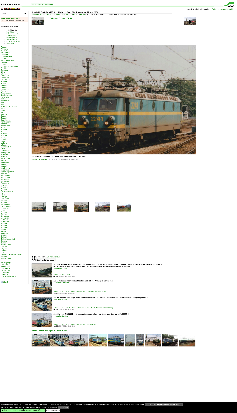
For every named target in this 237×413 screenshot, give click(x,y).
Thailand (4, 235)
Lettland (4, 143)
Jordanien (5, 118)
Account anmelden (228, 9)
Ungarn (4, 249)
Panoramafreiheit (7, 191)
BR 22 (82, 14)
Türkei (3, 243)
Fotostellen (5, 272)
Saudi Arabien (6, 206)
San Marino (5, 204)
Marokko (4, 156)
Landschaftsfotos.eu (13, 41)
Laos (3, 141)
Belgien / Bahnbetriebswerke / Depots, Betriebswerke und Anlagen (92, 308)
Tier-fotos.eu (10, 43)
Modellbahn (5, 267)
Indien (3, 99)
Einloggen (215, 9)
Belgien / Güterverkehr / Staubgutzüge (83, 324)
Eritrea (3, 83)
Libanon (4, 145)
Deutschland (5, 80)
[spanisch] (13, 9)
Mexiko (3, 160)
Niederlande (5, 178)
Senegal (4, 212)
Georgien (4, 91)
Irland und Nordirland (9, 107)
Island (3, 108)
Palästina (4, 187)
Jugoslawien (5, 120)
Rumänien (5, 199)
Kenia (3, 128)
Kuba (3, 137)
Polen (3, 195)
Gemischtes (5, 270)
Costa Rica (5, 76)
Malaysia (4, 155)
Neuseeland (5, 176)
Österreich (5, 183)
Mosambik (5, 170)
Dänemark (5, 78)
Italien (3, 112)
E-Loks (75, 14)
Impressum (48, 4)
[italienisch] (10, 9)
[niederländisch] (19, 9)
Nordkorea (5, 180)
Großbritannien (6, 95)
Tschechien (5, 237)
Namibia (4, 174)
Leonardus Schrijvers (40, 159)
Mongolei (4, 166)
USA (2, 252)
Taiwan (3, 231)
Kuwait (3, 139)
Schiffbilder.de (11, 36)
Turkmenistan (6, 245)
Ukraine (4, 247)
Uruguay (4, 251)
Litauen (4, 149)
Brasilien (4, 68)
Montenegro (5, 168)
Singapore (5, 218)
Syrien (3, 229)
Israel (3, 110)
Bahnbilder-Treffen (8, 60)
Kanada (4, 124)
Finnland (4, 87)
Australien (5, 59)
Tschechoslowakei (8, 239)
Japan (3, 116)
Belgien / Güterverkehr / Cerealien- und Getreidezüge (88, 291)
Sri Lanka (4, 226)
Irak (2, 103)
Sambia (4, 203)
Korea (3, 132)
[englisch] (2, 9)
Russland (4, 201)
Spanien (4, 224)
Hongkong (5, 97)
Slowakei (4, 220)
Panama (4, 189)
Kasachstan (5, 126)
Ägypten (4, 47)
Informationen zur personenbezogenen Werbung (164, 404)
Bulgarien (4, 70)
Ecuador (4, 82)
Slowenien (5, 222)
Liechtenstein (6, 147)
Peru (3, 193)
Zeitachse (4, 274)
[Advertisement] (102, 33)
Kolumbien (5, 130)
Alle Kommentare (53, 257)
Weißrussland (6, 258)
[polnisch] (16, 9)
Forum (34, 4)
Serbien (4, 214)
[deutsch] (5, 9)
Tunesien (4, 241)
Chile (3, 72)
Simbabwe (5, 216)
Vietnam (4, 256)
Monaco (4, 164)
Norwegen (5, 181)
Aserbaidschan (6, 57)
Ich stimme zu (53, 410)
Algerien (4, 51)
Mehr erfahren (63, 407)
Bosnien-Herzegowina (9, 66)
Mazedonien (5, 158)
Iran (2, 105)
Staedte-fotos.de (11, 39)
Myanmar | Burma (7, 172)
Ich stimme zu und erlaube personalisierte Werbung (23, 410)
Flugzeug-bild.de (11, 38)
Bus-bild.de (10, 32)
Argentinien (5, 53)
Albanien (4, 49)
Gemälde (4, 265)
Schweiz (4, 210)
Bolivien (4, 64)
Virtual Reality (6, 269)
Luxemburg (5, 151)
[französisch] (7, 9)
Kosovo (4, 133)
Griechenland (6, 93)
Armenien (4, 55)
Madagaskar (5, 153)
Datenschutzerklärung (8, 276)
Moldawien (5, 162)
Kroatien (4, 135)
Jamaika (4, 114)
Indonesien (5, 101)
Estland (4, 85)
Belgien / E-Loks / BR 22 (61, 18)
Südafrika (4, 228)
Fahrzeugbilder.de (12, 34)
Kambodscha (6, 122)
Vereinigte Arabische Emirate (11, 254)
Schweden (5, 208)
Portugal (4, 197)
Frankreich (5, 89)
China (3, 74)
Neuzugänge (6, 263)
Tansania (4, 233)
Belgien (68, 14)
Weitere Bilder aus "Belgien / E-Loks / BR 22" (49, 331)
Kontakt (40, 4)
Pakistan (4, 185)
